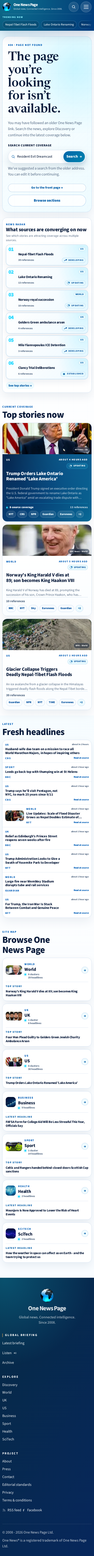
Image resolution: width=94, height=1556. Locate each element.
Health (24, 1191)
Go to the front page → (47, 187)
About (7, 1461)
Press (6, 1469)
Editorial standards (16, 1484)
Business (26, 1103)
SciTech (25, 1234)
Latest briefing (13, 1343)
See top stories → (20, 385)
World (30, 969)
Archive (8, 1362)
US (27, 1061)
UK (27, 1015)
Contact (8, 1476)
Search (74, 156)
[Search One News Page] (74, 7)
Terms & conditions (17, 1500)
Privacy (8, 1492)
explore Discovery (57, 129)
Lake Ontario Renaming (59, 24)
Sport (29, 1145)
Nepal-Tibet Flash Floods (21, 24)
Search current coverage (30, 145)
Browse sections (47, 200)
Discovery (10, 1384)
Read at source (81, 758)
